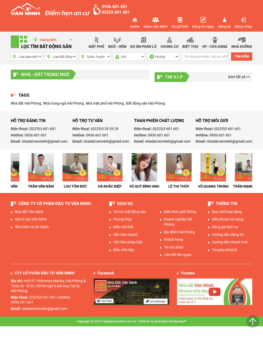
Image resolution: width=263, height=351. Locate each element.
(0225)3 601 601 (42, 129)
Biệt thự (190, 46)
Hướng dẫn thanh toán (230, 242)
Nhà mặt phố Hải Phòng (105, 103)
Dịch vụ (125, 203)
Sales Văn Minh (155, 26)
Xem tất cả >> (239, 77)
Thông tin (226, 203)
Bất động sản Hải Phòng (145, 103)
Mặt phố (96, 46)
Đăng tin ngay (203, 26)
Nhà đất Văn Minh (29, 212)
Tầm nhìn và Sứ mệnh (32, 227)
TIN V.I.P (174, 77)
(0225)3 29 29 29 (104, 129)
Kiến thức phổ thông (180, 212)
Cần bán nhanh (125, 235)
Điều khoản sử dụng (227, 219)
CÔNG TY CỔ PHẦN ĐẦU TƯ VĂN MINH (54, 203)
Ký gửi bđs (180, 26)
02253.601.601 (116, 12)
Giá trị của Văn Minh (31, 219)
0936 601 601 (36, 135)
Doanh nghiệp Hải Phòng (178, 221)
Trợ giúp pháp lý (224, 250)
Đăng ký (224, 26)
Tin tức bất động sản (129, 212)
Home (134, 26)
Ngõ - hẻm (117, 46)
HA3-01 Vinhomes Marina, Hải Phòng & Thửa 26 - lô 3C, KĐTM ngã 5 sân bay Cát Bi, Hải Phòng (48, 286)
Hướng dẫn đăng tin (228, 235)
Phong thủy (122, 219)
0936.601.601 (114, 6)
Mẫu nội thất (123, 227)
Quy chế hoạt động (227, 212)
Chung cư (170, 46)
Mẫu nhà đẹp (123, 250)
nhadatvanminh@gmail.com (44, 141)
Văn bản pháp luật (128, 242)
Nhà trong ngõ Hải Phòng (63, 103)
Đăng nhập (243, 26)
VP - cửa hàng (215, 46)
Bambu (180, 321)
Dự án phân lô (143, 46)
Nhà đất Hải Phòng (26, 103)
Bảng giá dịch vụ (225, 227)
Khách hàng (173, 239)
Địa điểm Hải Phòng (179, 232)
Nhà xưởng (241, 46)
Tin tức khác (173, 247)
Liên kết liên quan (177, 255)
